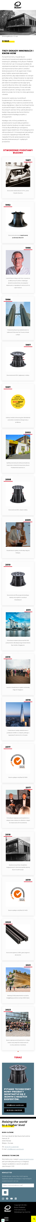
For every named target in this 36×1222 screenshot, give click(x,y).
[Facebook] (7, 1199)
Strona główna (7, 36)
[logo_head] (18, 5)
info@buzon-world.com (15, 1149)
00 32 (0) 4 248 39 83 (12, 1147)
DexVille (27, 1212)
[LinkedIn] (16, 1199)
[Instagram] (3, 1199)
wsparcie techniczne (26, 1159)
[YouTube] (11, 1199)
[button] (6, 1219)
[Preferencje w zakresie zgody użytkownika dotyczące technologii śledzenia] (3, 1220)
